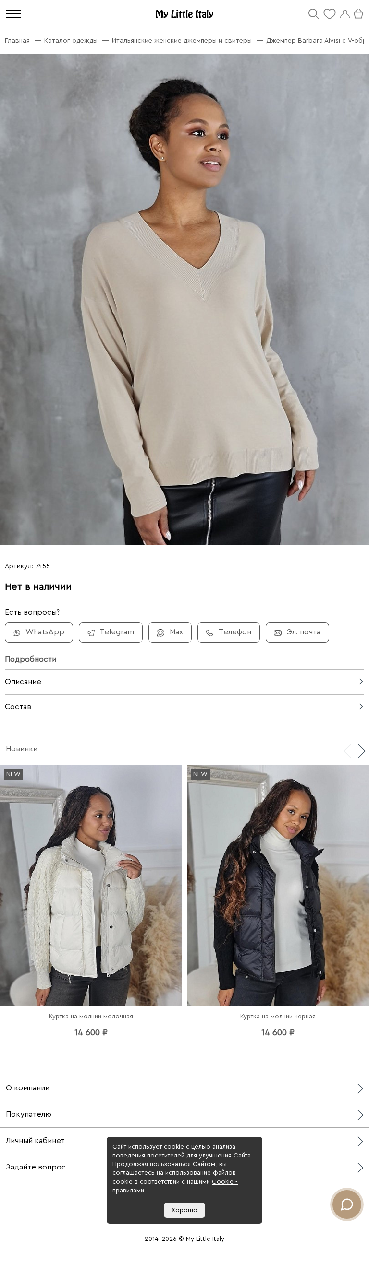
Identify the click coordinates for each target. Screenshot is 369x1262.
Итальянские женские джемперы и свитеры (182, 40)
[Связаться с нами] (346, 1204)
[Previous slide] (347, 750)
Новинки (21, 749)
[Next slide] (362, 750)
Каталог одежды (71, 40)
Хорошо (184, 1210)
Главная (17, 40)
